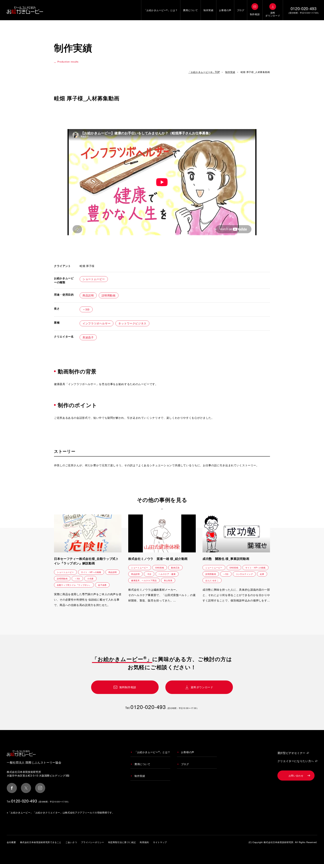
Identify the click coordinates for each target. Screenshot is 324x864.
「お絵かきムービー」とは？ (161, 10)
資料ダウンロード (202, 687)
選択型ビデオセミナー (291, 753)
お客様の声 (225, 10)
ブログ (240, 10)
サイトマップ (160, 842)
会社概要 (11, 842)
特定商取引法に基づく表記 (122, 842)
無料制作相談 (127, 687)
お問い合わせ (296, 775)
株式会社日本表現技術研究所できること (41, 842)
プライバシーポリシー (92, 842)
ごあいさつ (71, 842)
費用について (190, 10)
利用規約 (144, 842)
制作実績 (208, 10)
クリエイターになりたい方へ (295, 761)
